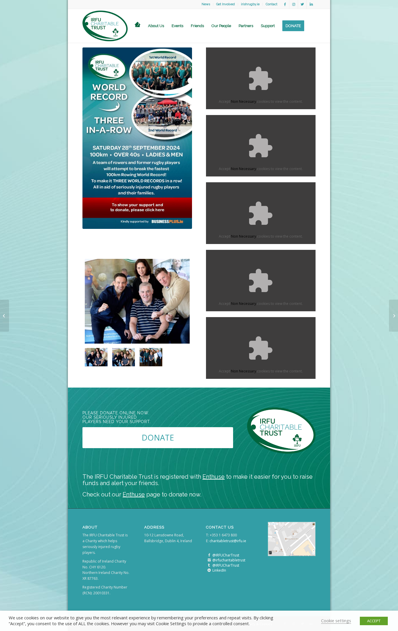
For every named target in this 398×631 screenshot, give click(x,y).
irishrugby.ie (250, 4)
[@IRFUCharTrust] (209, 555)
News (206, 4)
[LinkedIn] (209, 570)
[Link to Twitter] (302, 4)
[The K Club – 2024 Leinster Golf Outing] (4, 316)
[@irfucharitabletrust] (209, 560)
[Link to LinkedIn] (311, 4)
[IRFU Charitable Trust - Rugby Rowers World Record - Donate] (137, 138)
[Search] (312, 26)
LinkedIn (219, 570)
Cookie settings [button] (336, 620)
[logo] (105, 26)
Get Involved (225, 4)
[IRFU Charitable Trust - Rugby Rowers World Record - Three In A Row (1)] (137, 301)
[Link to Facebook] (285, 4)
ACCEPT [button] (374, 620)
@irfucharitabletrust (228, 560)
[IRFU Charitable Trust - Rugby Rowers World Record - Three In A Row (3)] (151, 357)
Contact (271, 4)
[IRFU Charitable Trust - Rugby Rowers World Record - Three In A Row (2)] (123, 357)
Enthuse (213, 476)
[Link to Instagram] (293, 4)
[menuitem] (206, 4)
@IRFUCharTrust (225, 555)
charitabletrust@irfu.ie (227, 540)
